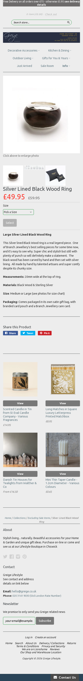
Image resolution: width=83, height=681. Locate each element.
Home (8, 518)
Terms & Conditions (27, 646)
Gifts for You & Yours (55, 58)
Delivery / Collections (51, 643)
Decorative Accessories (23, 50)
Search (19, 643)
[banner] (41, 37)
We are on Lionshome (34, 649)
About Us (30, 643)
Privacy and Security (53, 646)
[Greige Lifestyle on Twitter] (5, 556)
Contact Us (66, 677)
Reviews (54, 649)
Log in (28, 637)
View (20, 403)
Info (65, 66)
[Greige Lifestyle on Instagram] (18, 556)
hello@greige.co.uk (24, 591)
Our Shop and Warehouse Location (40, 652)
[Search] (68, 22)
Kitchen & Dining (59, 50)
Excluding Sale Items (39, 518)
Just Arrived (24, 66)
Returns (71, 643)
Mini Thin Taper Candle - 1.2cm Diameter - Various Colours (62, 483)
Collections (19, 518)
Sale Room (47, 66)
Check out (51, 14)
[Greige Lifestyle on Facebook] (11, 556)
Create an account (45, 637)
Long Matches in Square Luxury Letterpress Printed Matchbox (61, 412)
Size (5, 205)
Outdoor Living (22, 58)
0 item (34, 14)
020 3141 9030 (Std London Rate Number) (36, 595)
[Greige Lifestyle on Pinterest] (24, 556)
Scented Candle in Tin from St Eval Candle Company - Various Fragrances (17, 414)
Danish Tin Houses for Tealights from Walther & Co (20, 483)
